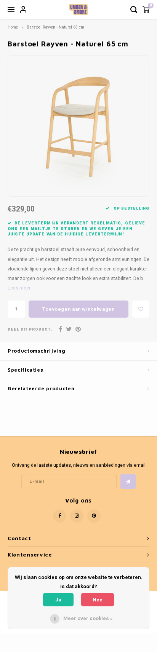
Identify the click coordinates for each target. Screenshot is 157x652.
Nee (98, 599)
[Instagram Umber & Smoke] (76, 516)
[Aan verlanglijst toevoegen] (140, 309)
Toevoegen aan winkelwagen (78, 309)
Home (13, 27)
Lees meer (19, 288)
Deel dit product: (30, 329)
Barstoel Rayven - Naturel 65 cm (55, 27)
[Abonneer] (128, 481)
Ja (58, 599)
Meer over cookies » (88, 618)
